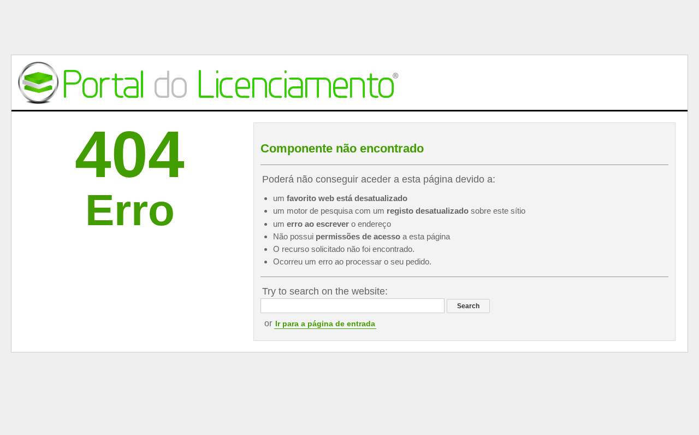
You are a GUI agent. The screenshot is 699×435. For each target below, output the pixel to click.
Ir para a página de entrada (325, 323)
